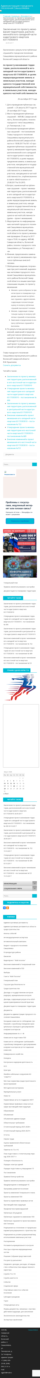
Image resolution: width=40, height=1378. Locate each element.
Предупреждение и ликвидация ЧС (17, 1185)
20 (14, 786)
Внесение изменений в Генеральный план (19, 964)
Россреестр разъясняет (13, 1260)
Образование (9, 1111)
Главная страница (11, 16)
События (7, 1282)
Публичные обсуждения (13, 1213)
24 (4, 789)
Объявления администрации (14, 1119)
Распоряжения (9, 1241)
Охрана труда (9, 1139)
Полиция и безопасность (13, 1161)
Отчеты (7, 1135)
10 (4, 783)
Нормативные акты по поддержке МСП (18, 1100)
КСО (5, 1066)
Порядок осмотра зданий (13, 1164)
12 (11, 783)
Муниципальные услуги (12, 1092)
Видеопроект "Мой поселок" (15, 960)
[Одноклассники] (7, 908)
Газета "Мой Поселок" (12, 976)
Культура (7, 1070)
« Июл (5, 793)
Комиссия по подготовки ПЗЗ (15, 1038)
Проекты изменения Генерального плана (19, 1193)
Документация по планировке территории (20, 591)
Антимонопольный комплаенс (15, 941)
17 (4, 786)
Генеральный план (11, 583)
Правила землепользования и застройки (19, 587)
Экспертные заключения (13, 1320)
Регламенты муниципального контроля (19, 1245)
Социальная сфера (11, 1286)
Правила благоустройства (14, 1177)
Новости (7, 1096)
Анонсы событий (10, 933)
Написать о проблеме (20, 521)
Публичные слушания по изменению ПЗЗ (19, 1217)
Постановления (10, 1173)
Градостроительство (12, 988)
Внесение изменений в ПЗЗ (14, 968)
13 (14, 783)
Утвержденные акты (11, 1305)
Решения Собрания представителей (17, 1256)
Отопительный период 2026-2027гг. (17, 1131)
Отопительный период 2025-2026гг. (17, 1127)
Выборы (7, 972)
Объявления (8, 1115)
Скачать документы (12, 365)
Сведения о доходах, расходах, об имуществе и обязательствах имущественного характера (20, 1267)
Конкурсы (7, 1058)
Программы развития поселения (16, 1189)
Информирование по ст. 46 (14, 1033)
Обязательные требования (14, 1123)
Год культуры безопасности (14, 984)
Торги (6, 1301)
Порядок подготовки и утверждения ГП (19, 1169)
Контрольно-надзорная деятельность (18, 1062)
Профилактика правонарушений (16, 1209)
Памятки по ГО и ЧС (11, 1150)
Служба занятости (11, 1278)
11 (8, 783)
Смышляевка (33, 1330)
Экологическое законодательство (17, 1316)
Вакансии (7, 956)
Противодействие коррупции (15, 1205)
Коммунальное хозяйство (13, 1054)
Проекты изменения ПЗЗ (13, 1197)
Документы (26, 16)
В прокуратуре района (12, 952)
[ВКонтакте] (4, 908)
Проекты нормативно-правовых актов (18, 1201)
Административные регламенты (16, 923)
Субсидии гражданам (12, 1297)
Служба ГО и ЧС (10, 1274)
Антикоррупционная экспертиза (16, 937)
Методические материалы (14, 1088)
